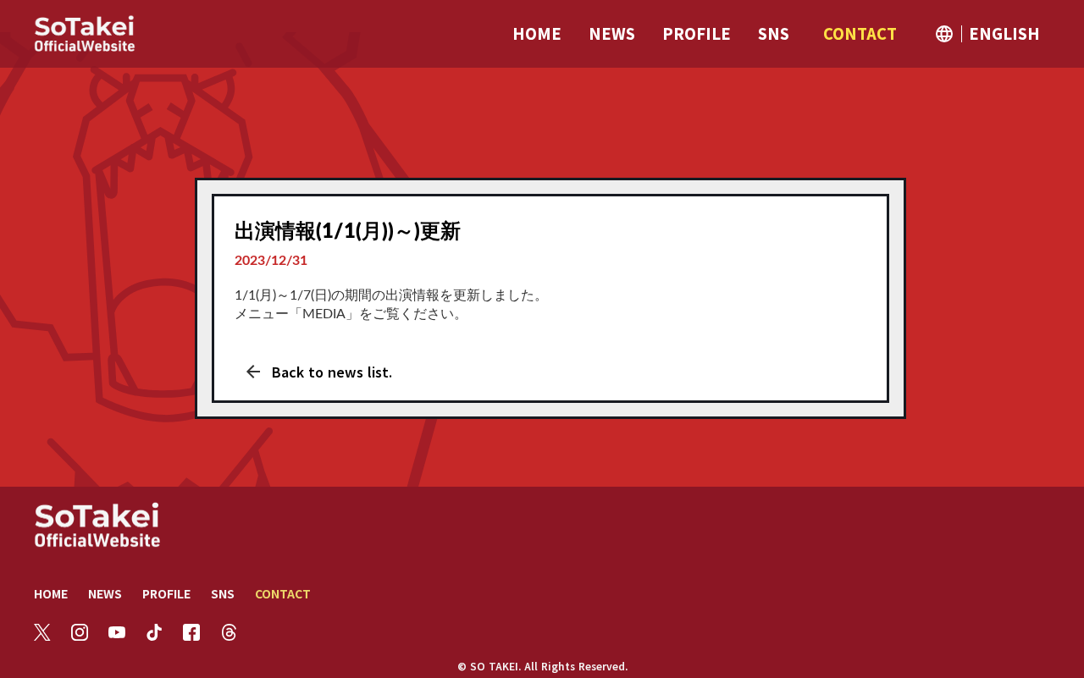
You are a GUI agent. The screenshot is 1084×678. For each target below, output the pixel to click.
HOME (51, 593)
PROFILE (166, 593)
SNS (223, 593)
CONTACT (283, 593)
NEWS (105, 593)
